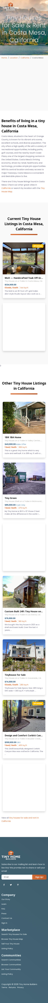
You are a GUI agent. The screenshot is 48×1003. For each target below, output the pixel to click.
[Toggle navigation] (42, 6)
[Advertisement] (24, 84)
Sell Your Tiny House (10, 943)
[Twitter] (11, 885)
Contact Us (6, 918)
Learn (3, 904)
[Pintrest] (18, 885)
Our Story (5, 899)
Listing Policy (7, 948)
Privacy (20, 987)
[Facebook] (4, 885)
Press (3, 913)
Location (14, 57)
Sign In (4, 923)
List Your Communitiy (11, 969)
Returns (12, 987)
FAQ (3, 908)
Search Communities (11, 959)
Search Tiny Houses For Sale (14, 934)
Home (4, 57)
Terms (4, 987)
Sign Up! (39, 877)
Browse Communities (11, 964)
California (25, 57)
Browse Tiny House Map (12, 939)
